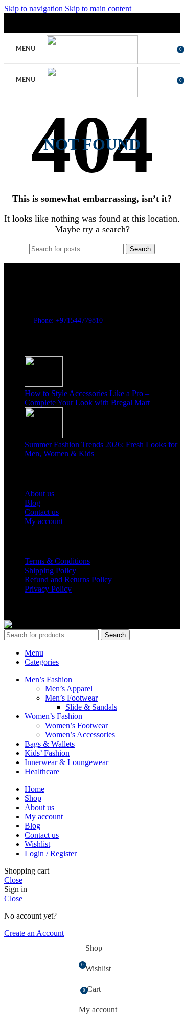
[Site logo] (92, 63)
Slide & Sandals (91, 707)
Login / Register (51, 853)
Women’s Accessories (80, 734)
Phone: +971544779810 (68, 320)
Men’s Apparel (69, 688)
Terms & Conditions (57, 561)
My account (44, 521)
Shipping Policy (50, 570)
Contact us (42, 512)
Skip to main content (98, 8)
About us (39, 493)
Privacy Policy (48, 588)
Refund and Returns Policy (68, 579)
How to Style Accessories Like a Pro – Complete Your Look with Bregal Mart (87, 398)
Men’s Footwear (71, 697)
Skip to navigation (34, 8)
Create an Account (34, 933)
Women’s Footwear (76, 725)
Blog (32, 502)
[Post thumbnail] (44, 384)
